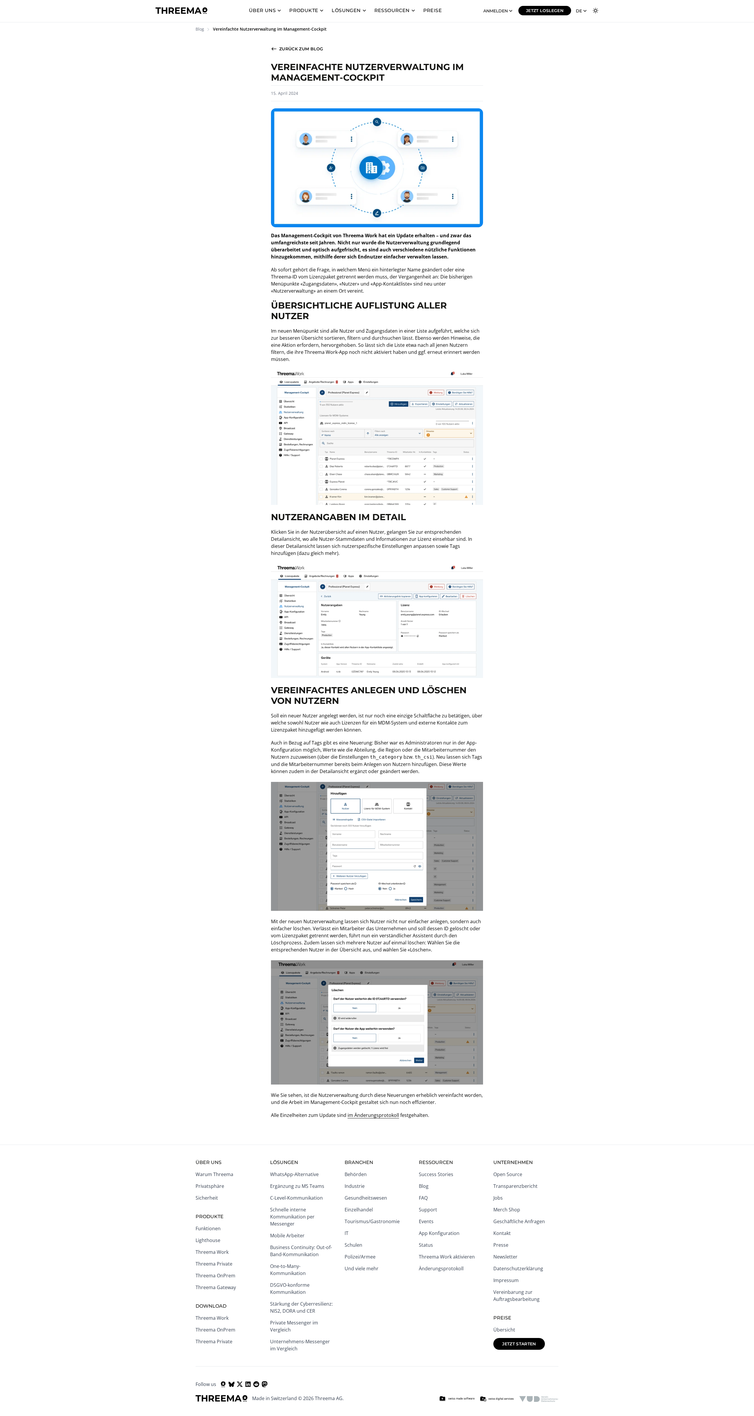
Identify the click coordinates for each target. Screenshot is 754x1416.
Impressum (506, 1280)
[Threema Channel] (223, 1384)
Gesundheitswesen (366, 1198)
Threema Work (212, 1252)
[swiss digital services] (497, 1399)
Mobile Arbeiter (287, 1235)
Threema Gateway (216, 1287)
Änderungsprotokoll (441, 1268)
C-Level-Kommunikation (296, 1198)
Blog (200, 29)
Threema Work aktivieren (447, 1256)
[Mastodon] (264, 1384)
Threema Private (214, 1264)
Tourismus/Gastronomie (372, 1221)
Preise (432, 10)
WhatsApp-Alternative (294, 1174)
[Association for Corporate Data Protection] (538, 1399)
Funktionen (208, 1228)
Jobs (498, 1198)
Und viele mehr (361, 1268)
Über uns (262, 10)
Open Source (507, 1174)
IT (346, 1233)
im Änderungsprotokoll (373, 1115)
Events (426, 1221)
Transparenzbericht (515, 1186)
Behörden (356, 1174)
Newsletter (505, 1256)
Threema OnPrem (215, 1275)
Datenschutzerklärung (518, 1268)
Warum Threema (214, 1174)
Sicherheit (207, 1198)
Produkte (303, 10)
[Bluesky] (231, 1384)
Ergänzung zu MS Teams (297, 1186)
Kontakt (502, 1233)
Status (426, 1245)
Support (428, 1209)
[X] (239, 1384)
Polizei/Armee (360, 1256)
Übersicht (504, 1330)
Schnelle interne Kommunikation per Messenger (292, 1216)
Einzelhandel (359, 1209)
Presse (500, 1245)
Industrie (355, 1186)
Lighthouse (208, 1240)
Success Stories (436, 1174)
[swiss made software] (456, 1399)
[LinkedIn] (248, 1384)
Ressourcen (392, 10)
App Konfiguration (439, 1233)
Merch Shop (506, 1209)
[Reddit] (256, 1384)
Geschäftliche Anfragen (519, 1221)
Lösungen (346, 10)
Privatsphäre (210, 1186)
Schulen (353, 1245)
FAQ (423, 1198)
